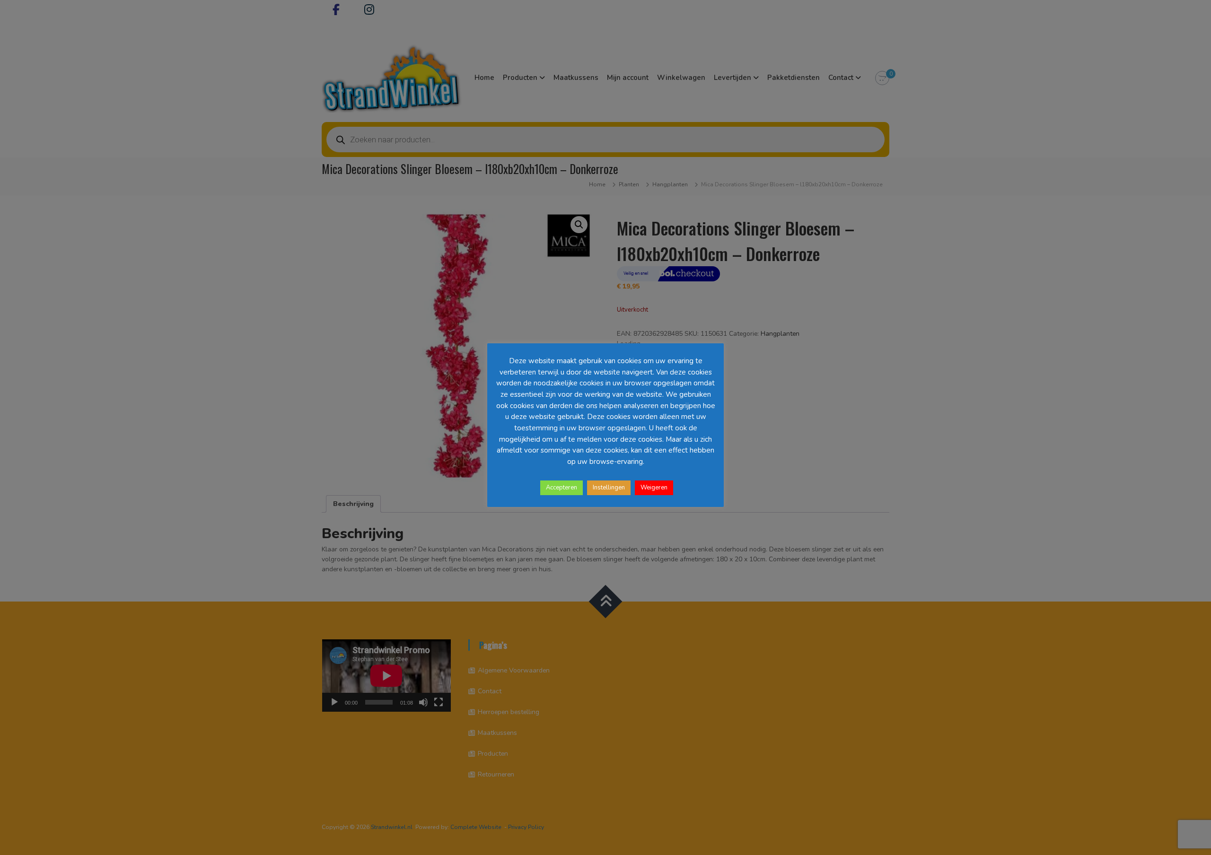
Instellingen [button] (609, 487)
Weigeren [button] (654, 487)
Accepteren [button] (561, 487)
